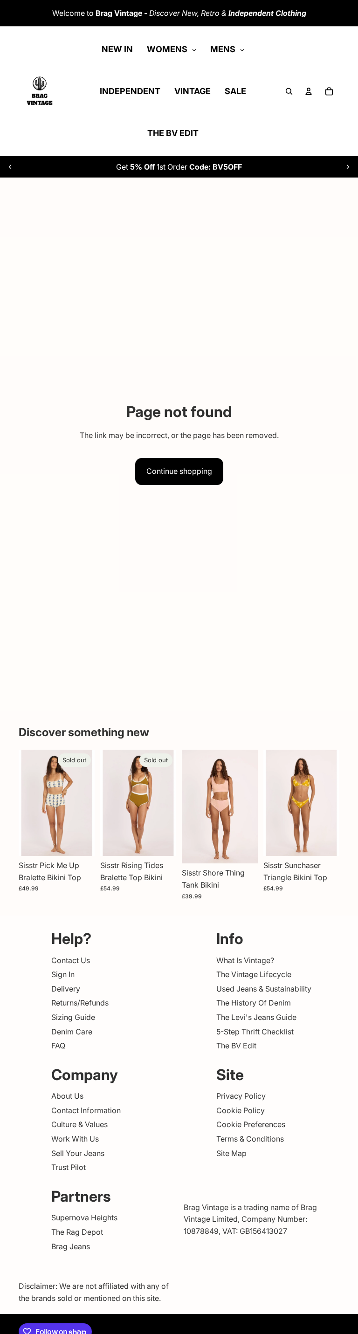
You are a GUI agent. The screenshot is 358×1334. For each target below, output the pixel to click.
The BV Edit (236, 1045)
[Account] (308, 91)
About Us (67, 1096)
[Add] (243, 849)
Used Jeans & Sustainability (263, 988)
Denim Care (71, 1031)
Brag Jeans (70, 1246)
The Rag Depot (77, 1232)
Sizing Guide (73, 1017)
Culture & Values (79, 1124)
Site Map (231, 1152)
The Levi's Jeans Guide (256, 1017)
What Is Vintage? (245, 960)
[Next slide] (347, 167)
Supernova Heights (84, 1217)
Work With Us (75, 1138)
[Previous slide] (10, 167)
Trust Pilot (68, 1167)
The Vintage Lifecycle (253, 974)
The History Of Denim (253, 1002)
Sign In (63, 974)
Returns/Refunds (80, 1002)
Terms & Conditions (250, 1138)
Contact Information (86, 1110)
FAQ (58, 1045)
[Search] (289, 91)
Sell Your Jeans (77, 1152)
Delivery (65, 988)
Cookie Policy (240, 1110)
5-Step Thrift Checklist (255, 1031)
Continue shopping (179, 471)
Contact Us (70, 960)
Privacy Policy (241, 1096)
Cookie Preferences (250, 1124)
